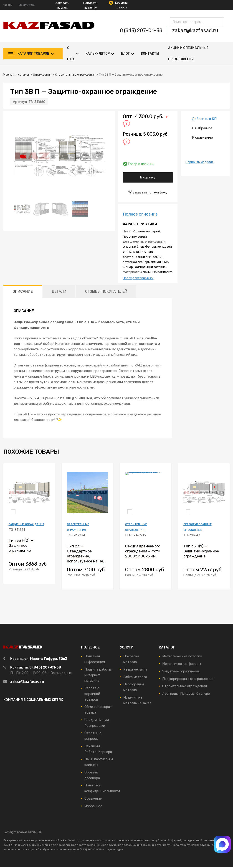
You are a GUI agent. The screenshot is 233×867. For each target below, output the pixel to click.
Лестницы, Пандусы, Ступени (186, 694)
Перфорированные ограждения (187, 679)
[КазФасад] (48, 27)
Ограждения (42, 74)
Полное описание (140, 214)
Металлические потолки (182, 656)
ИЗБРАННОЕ (27, 4)
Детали (59, 291)
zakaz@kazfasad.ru (195, 30)
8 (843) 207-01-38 (141, 30)
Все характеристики (138, 278)
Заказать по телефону (149, 192)
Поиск (219, 22)
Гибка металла (135, 677)
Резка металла (135, 669)
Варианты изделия (199, 162)
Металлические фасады (181, 664)
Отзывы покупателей (106, 291)
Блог (125, 54)
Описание (23, 291)
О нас (70, 53)
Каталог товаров (33, 54)
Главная (8, 74)
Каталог (23, 74)
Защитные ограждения (26, 524)
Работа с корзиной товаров (92, 694)
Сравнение (93, 798)
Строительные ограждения (75, 74)
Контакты (150, 54)
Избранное (93, 806)
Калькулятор (98, 54)
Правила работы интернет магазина (97, 675)
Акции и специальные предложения (188, 53)
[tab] (22, 291)
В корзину (147, 177)
